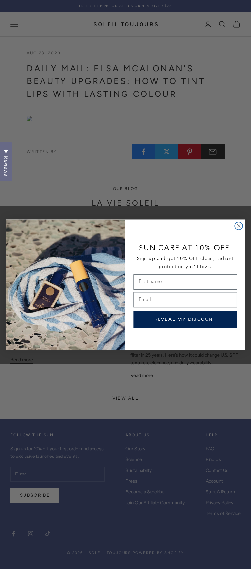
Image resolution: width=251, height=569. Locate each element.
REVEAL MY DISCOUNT (185, 319)
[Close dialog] (238, 226)
